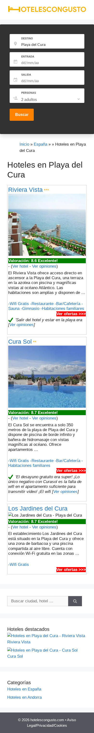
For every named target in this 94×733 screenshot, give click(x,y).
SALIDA (26, 74)
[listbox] (51, 100)
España (40, 144)
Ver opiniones (44, 266)
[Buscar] (75, 601)
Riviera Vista (25, 189)
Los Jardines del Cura (37, 508)
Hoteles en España (24, 689)
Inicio (24, 144)
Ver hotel (20, 266)
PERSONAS (28, 92)
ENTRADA (27, 56)
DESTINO (27, 38)
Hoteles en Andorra (24, 697)
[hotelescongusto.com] (47, 11)
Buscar (21, 115)
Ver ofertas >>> (71, 314)
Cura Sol (20, 341)
